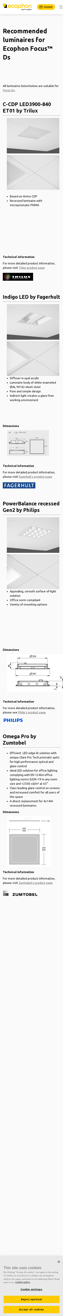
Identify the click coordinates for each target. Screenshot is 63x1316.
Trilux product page (32, 267)
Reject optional (31, 1299)
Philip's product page (32, 712)
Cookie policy (22, 1282)
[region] (31, 1286)
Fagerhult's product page (35, 476)
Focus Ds (9, 90)
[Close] (59, 1262)
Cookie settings (31, 1289)
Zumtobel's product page (36, 882)
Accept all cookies (31, 1309)
